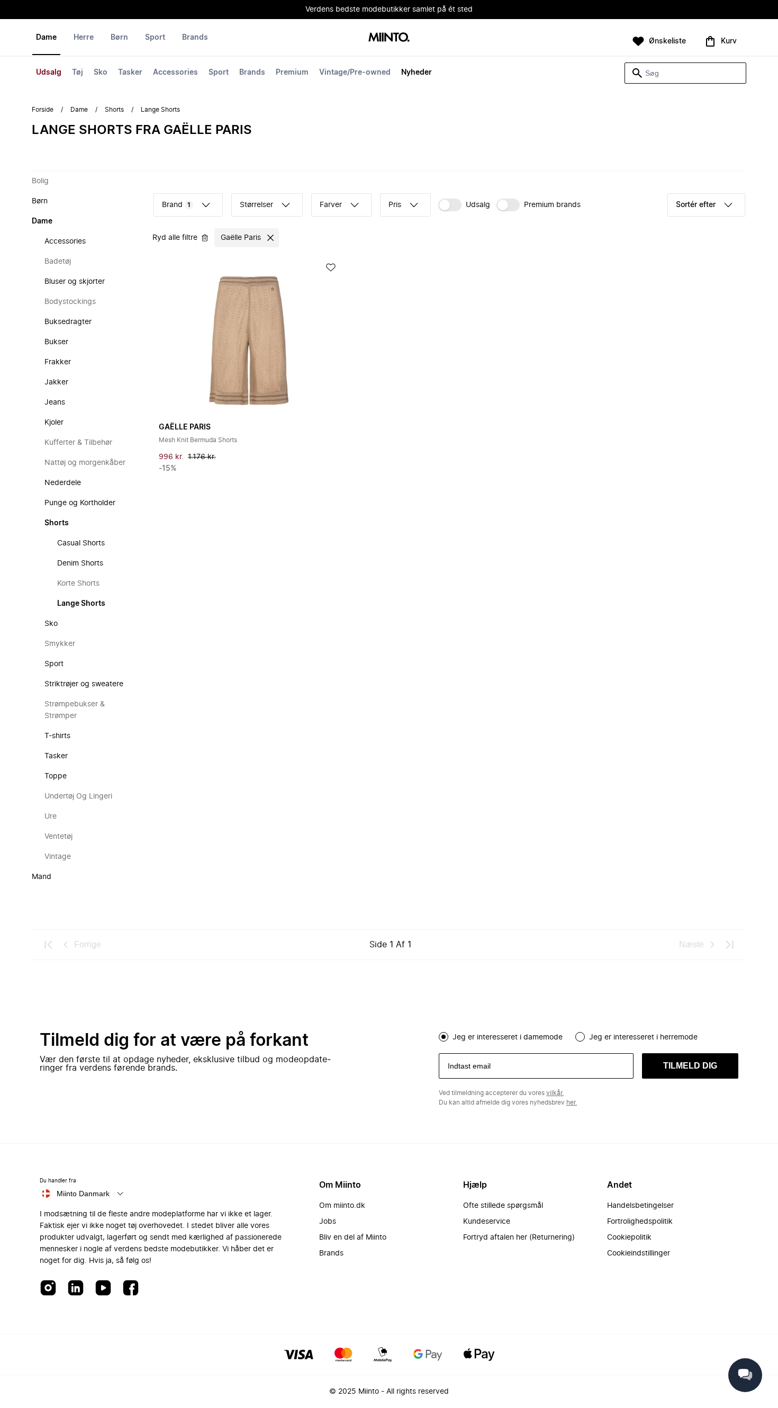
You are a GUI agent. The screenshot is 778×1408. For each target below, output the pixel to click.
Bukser (56, 342)
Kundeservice (486, 1221)
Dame (46, 37)
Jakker (56, 382)
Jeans (54, 402)
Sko (100, 72)
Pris (394, 205)
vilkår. (555, 1093)
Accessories (175, 72)
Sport (219, 72)
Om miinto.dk (342, 1205)
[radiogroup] (588, 1036)
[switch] (464, 205)
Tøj (77, 72)
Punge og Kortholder (79, 503)
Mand (41, 877)
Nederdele (62, 483)
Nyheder (416, 72)
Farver (331, 205)
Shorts (114, 109)
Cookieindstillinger (638, 1253)
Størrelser (256, 205)
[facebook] (130, 1288)
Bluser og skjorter (74, 281)
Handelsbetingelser (640, 1205)
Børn (119, 37)
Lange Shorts (81, 603)
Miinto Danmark (83, 1193)
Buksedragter (68, 322)
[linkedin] (75, 1288)
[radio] (443, 1037)
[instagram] (48, 1288)
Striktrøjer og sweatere (83, 684)
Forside (42, 109)
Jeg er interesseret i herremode (643, 1037)
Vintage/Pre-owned (355, 72)
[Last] (729, 944)
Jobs (327, 1221)
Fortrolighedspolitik (640, 1221)
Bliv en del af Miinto (352, 1237)
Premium (292, 72)
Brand (176, 205)
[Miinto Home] (389, 38)
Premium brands (552, 205)
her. (571, 1102)
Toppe (55, 776)
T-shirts (57, 736)
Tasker (130, 72)
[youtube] (103, 1288)
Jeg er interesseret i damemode (508, 1037)
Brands (252, 72)
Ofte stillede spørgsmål (503, 1205)
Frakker (57, 362)
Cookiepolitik (629, 1237)
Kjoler (54, 422)
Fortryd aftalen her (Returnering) (519, 1237)
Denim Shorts (80, 563)
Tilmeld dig (690, 1065)
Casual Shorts (81, 543)
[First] (48, 944)
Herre (84, 37)
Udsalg (48, 72)
